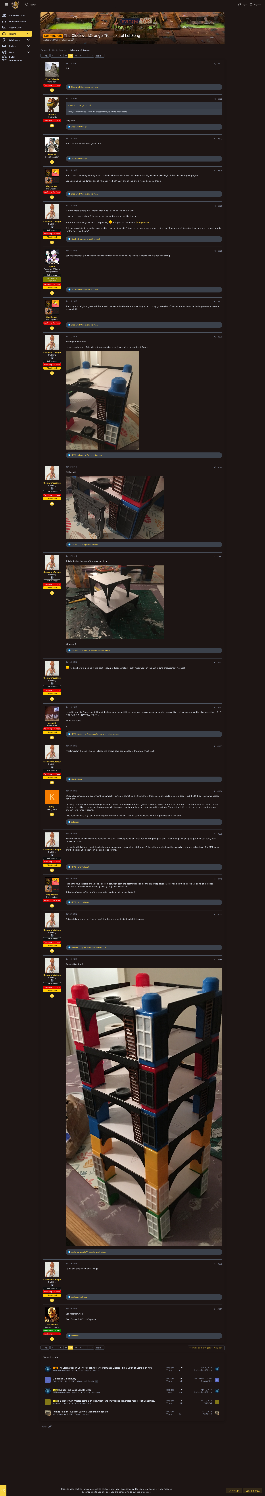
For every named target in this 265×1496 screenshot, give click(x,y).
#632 (220, 707)
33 (76, 55)
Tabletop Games (81, 1414)
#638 (220, 959)
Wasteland (57, 1414)
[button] (6, 4)
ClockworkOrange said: (78, 105)
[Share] (215, 63)
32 (70, 55)
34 (81, 55)
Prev (46, 56)
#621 (220, 63)
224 (91, 55)
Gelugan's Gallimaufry (64, 1378)
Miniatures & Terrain (85, 1381)
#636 (220, 879)
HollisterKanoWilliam (61, 1370)
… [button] (56, 55)
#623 (220, 139)
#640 (219, 1309)
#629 (220, 467)
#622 (220, 99)
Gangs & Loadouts (92, 1370)
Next (98, 56)
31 (66, 55)
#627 (220, 301)
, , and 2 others (90, 650)
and (84, 87)
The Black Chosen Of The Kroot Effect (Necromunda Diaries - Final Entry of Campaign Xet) (105, 1367)
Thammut (57, 1403)
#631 (220, 662)
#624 (220, 170)
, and (85, 239)
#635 (220, 834)
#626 (220, 251)
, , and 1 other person (95, 734)
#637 (220, 914)
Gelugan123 (58, 1381)
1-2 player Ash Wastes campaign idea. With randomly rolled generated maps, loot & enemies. (106, 1400)
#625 (220, 206)
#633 (219, 746)
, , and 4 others (86, 455)
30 (61, 55)
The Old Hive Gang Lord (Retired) (75, 1390)
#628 (220, 337)
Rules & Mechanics (92, 1392)
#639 (220, 1264)
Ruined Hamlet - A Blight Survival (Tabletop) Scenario (81, 1411)
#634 (219, 791)
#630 (219, 556)
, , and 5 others (88, 1252)
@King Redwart (143, 222)
